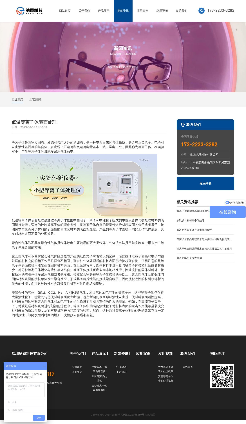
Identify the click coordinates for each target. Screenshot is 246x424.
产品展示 (103, 10)
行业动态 (133, 66)
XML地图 (150, 414)
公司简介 (77, 366)
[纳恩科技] (30, 11)
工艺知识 (35, 99)
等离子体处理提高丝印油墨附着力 (195, 211)
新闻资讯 (123, 10)
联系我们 (181, 10)
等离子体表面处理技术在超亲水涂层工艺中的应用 (204, 248)
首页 (110, 66)
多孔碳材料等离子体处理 (190, 220)
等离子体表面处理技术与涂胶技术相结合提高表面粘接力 (204, 241)
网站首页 (65, 10)
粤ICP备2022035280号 (131, 414)
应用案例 (142, 10)
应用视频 (162, 10)
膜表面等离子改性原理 (189, 258)
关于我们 (84, 10)
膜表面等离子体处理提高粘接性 (194, 229)
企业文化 (77, 372)
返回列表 (205, 183)
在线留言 (188, 366)
